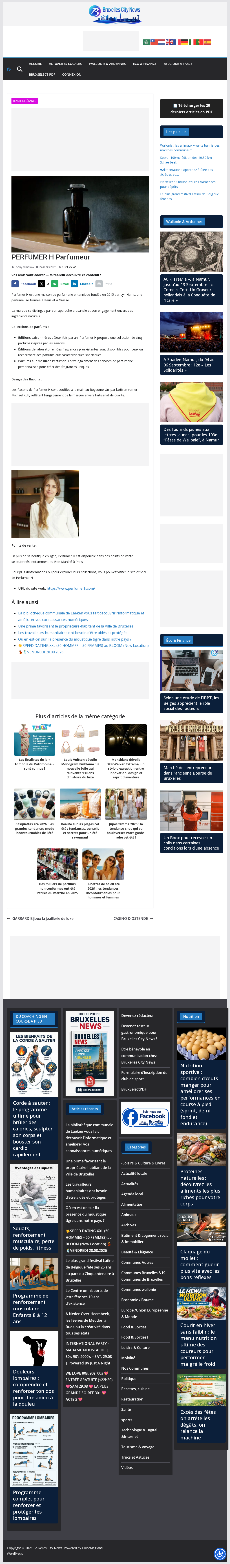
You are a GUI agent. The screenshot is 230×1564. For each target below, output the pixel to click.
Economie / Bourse (137, 1299)
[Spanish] (208, 41)
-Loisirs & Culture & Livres (143, 1163)
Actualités (129, 1183)
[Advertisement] (111, 41)
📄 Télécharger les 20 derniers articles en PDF (191, 108)
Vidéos (127, 1467)
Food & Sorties (133, 1327)
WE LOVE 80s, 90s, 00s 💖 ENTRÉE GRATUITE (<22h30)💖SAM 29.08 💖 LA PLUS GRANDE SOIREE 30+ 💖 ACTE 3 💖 (89, 1386)
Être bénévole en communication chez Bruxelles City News (139, 1056)
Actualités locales (65, 63)
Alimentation (132, 1204)
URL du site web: (32, 588)
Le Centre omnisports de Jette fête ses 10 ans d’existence (87, 1297)
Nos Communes (135, 1368)
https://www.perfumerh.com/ (71, 588)
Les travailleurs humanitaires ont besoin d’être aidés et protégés (72, 632)
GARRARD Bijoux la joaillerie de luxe (42, 918)
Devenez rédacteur (137, 1015)
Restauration (132, 1399)
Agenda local (132, 1193)
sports (126, 1419)
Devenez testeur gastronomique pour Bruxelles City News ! (139, 1032)
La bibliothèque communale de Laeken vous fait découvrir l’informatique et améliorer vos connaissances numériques (89, 1137)
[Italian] (192, 41)
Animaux (129, 1214)
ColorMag (89, 1548)
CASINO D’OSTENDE (130, 918)
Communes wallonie (138, 1289)
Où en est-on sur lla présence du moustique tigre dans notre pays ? (74, 639)
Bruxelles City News (47, 1548)
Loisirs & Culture (135, 1347)
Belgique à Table (178, 63)
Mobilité (128, 1357)
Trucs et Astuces (135, 1457)
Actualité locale (134, 1173)
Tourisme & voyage (137, 1446)
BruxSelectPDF (134, 1089)
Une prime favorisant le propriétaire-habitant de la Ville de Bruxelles (75, 626)
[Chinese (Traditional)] (154, 41)
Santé (126, 1409)
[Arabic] (146, 41)
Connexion (71, 74)
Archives (128, 1225)
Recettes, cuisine (135, 1388)
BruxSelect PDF (42, 74)
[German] (185, 41)
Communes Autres (137, 1262)
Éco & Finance (145, 63)
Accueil (35, 63)
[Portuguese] (200, 41)
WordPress (15, 1553)
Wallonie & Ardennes (107, 63)
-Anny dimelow (24, 267)
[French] (177, 41)
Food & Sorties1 (134, 1337)
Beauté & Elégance (24, 100)
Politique (128, 1378)
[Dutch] (162, 41)
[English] (169, 41)
